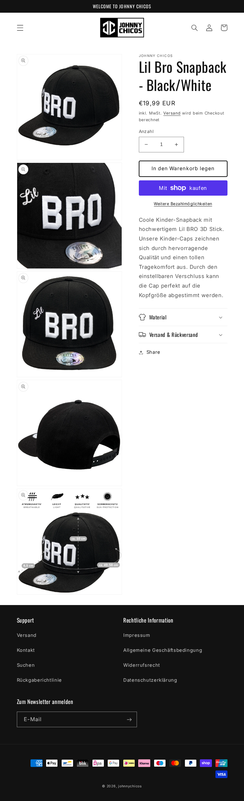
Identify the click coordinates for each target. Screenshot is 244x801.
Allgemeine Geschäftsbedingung (162, 650)
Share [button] (153, 352)
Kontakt (26, 650)
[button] (20, 27)
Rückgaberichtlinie (39, 680)
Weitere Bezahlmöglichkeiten (183, 203)
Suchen (26, 665)
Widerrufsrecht (141, 665)
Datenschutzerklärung (150, 680)
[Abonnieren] (129, 719)
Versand (171, 113)
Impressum (136, 635)
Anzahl (146, 131)
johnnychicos (130, 786)
